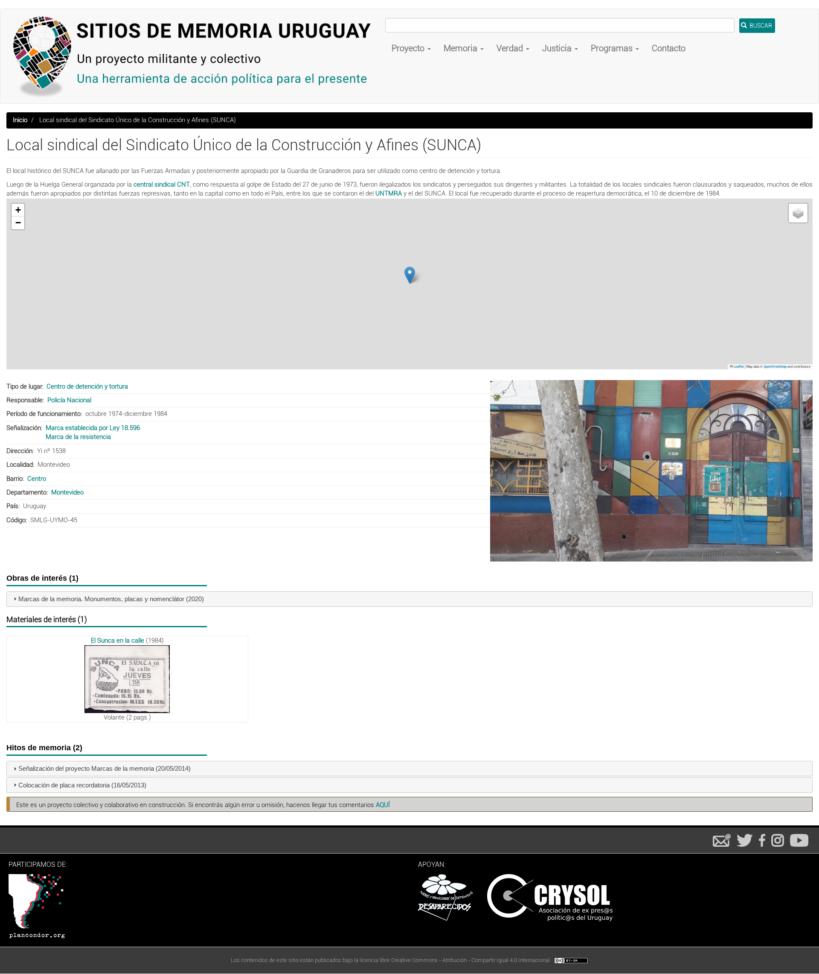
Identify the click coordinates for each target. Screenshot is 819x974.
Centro (36, 479)
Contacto (668, 48)
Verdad (511, 48)
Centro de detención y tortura (87, 386)
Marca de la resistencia (78, 437)
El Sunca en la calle (117, 640)
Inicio (20, 120)
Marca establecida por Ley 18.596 (93, 428)
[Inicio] (196, 56)
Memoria (461, 48)
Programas (613, 48)
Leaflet (738, 367)
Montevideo (67, 492)
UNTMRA (388, 193)
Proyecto (409, 48)
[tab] (409, 599)
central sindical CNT (162, 184)
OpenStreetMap (775, 367)
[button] (409, 275)
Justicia (558, 48)
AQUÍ (383, 805)
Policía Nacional (69, 400)
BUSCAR (760, 25)
